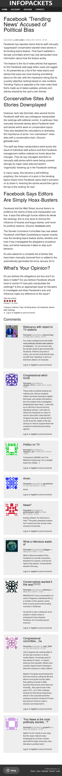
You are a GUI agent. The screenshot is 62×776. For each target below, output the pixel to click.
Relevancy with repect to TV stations (38, 328)
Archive (28, 9)
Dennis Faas (48, 335)
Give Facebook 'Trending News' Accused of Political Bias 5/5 (15, 301)
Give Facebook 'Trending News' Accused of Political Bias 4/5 (12, 301)
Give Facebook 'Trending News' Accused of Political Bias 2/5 (7, 301)
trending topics (30, 307)
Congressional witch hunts (35, 376)
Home (4, 9)
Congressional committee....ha (32, 639)
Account (15, 9)
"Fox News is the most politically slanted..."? (36, 720)
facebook (44, 307)
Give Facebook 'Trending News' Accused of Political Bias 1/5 (5, 301)
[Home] (31, 3)
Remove (52, 771)
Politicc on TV (31, 444)
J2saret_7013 (28, 385)
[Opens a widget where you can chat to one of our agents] (11, 770)
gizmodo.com (11, 141)
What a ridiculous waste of (37, 542)
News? (27, 505)
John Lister (19, 39)
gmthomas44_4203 (31, 512)
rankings (11, 310)
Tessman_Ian (28, 451)
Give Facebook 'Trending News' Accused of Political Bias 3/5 (10, 301)
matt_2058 (47, 646)
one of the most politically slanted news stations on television (38, 343)
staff (5, 310)
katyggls (46, 549)
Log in (8, 312)
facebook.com (42, 226)
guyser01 (47, 727)
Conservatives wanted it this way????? (37, 583)
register (17, 312)
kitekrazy (46, 589)
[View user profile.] (11, 336)
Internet (15, 307)
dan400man (48, 483)
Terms (38, 771)
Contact (40, 9)
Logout (58, 771)
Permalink (27, 335)
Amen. (27, 478)
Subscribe (45, 771)
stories (51, 307)
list (38, 307)
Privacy (33, 771)
